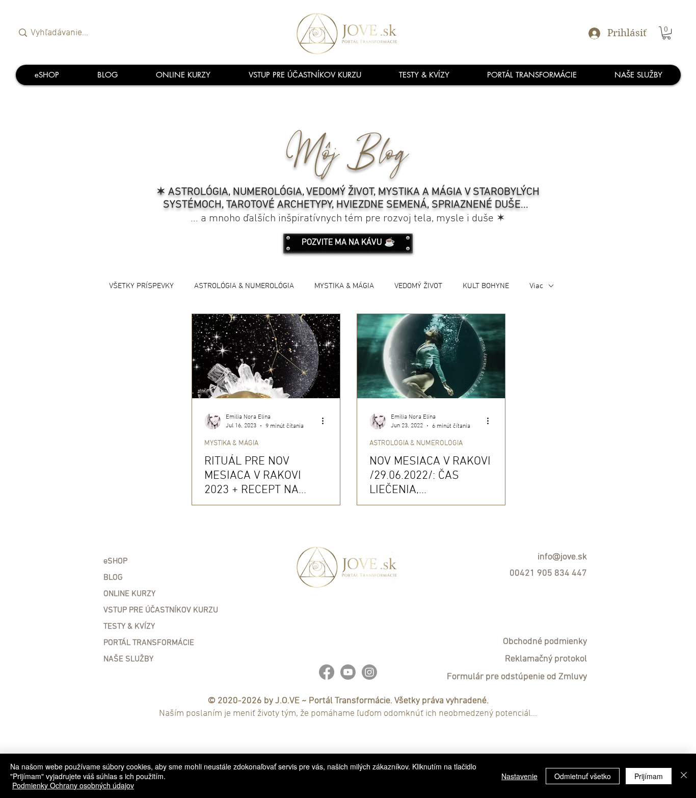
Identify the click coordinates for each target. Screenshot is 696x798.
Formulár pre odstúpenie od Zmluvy (517, 677)
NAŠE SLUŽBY (128, 659)
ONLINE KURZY (129, 594)
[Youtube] (348, 672)
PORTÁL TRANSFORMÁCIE (148, 643)
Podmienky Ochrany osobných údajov (73, 785)
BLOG (113, 578)
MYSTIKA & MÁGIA (344, 286)
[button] (666, 33)
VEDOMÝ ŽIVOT (418, 286)
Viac (536, 286)
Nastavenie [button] (519, 776)
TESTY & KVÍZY (129, 627)
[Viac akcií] (326, 421)
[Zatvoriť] (684, 776)
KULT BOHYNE (486, 286)
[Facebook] (326, 672)
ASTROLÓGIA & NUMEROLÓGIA (244, 286)
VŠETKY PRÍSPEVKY (141, 286)
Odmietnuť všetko (582, 776)
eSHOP (115, 561)
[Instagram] (369, 672)
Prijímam (648, 776)
